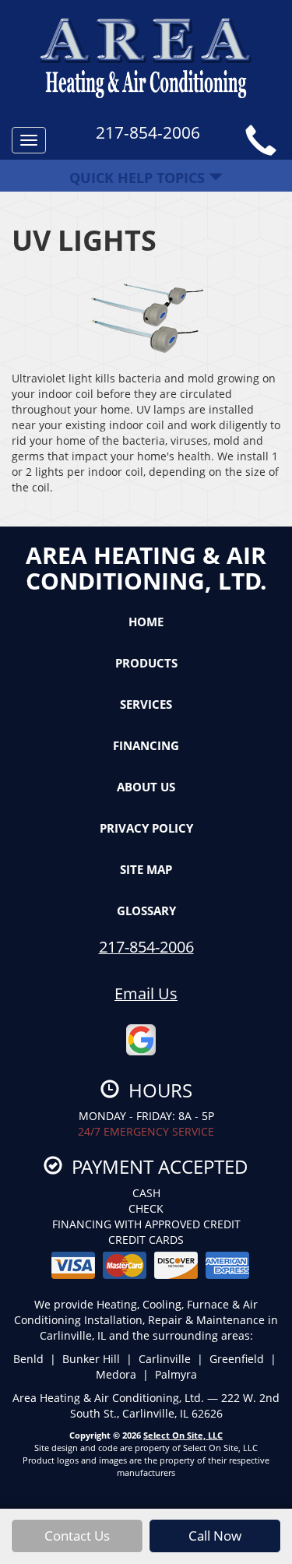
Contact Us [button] (77, 1536)
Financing (146, 745)
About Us (146, 786)
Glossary (146, 910)
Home (146, 621)
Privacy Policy (146, 828)
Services (146, 704)
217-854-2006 (146, 946)
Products (146, 663)
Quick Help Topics (139, 177)
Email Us (146, 993)
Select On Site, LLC (183, 1435)
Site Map (146, 869)
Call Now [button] (214, 1536)
